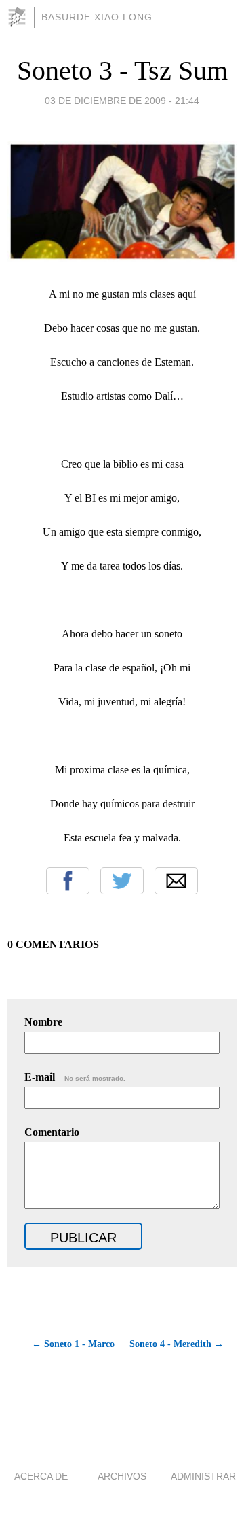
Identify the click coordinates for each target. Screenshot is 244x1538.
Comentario (51, 1132)
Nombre (43, 1022)
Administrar (203, 1476)
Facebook (67, 880)
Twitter (122, 880)
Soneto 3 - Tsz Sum (122, 70)
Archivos (122, 1476)
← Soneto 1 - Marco (73, 1344)
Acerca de (41, 1476)
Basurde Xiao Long (96, 17)
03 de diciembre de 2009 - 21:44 (122, 100)
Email (176, 880)
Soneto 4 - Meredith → (176, 1344)
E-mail (74, 1077)
